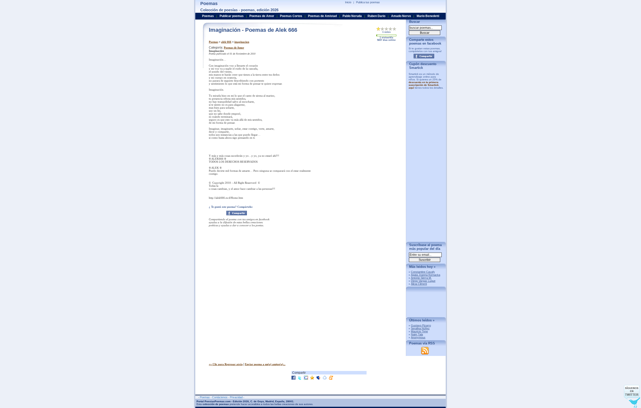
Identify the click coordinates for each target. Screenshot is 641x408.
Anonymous (418, 337)
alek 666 (226, 41)
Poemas (213, 41)
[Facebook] (236, 213)
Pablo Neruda (352, 16)
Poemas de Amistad (322, 16)
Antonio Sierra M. (421, 277)
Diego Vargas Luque (423, 280)
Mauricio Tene (419, 331)
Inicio (348, 2)
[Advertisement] (360, 81)
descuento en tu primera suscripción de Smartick (424, 83)
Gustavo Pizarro (421, 325)
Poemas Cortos (291, 16)
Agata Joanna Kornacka (425, 274)
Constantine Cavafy (423, 271)
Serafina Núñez (420, 328)
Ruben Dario (376, 16)
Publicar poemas (232, 16)
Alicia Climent (419, 283)
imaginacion (241, 41)
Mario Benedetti (428, 16)
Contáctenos (220, 397)
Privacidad (236, 397)
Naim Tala (417, 334)
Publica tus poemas (368, 2)
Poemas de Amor (234, 47)
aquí (411, 87)
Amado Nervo (401, 16)
